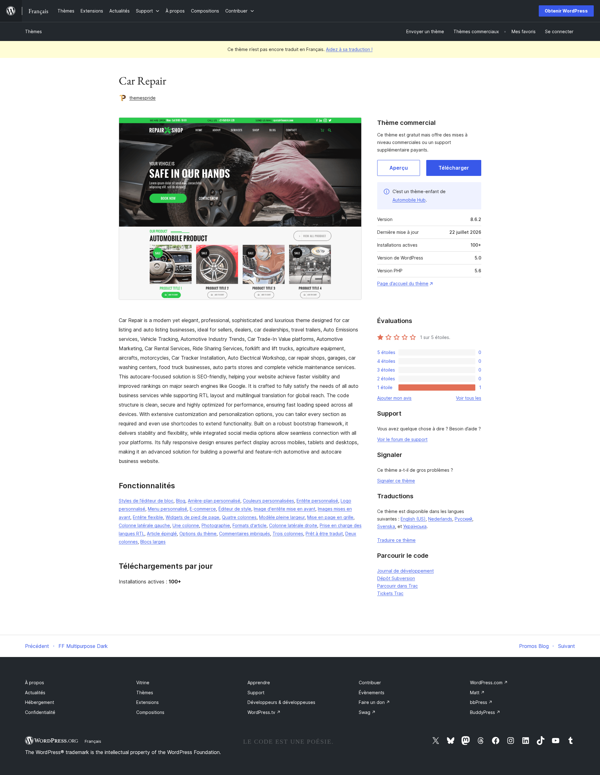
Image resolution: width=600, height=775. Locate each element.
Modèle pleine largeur (282, 517)
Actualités (35, 692)
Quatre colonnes (239, 517)
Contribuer (370, 682)
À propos (34, 682)
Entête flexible (148, 517)
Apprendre (259, 682)
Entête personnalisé (317, 500)
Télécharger (453, 168)
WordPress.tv (264, 712)
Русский (463, 518)
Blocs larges (153, 541)
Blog (180, 500)
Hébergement (39, 702)
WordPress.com (489, 682)
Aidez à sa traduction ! (349, 49)
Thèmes (33, 31)
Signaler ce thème (396, 480)
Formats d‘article (249, 525)
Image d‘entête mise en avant (284, 508)
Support (256, 692)
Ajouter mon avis (394, 398)
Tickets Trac (390, 593)
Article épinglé (162, 533)
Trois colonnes (287, 533)
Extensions (147, 702)
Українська (415, 526)
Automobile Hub (409, 200)
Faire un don (374, 702)
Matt (477, 692)
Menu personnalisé (167, 508)
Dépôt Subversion (396, 578)
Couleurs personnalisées (268, 500)
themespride (142, 97)
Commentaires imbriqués (244, 533)
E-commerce (203, 508)
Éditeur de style (234, 508)
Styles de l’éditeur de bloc (146, 500)
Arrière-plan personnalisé (214, 500)
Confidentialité (40, 712)
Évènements (371, 692)
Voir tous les (468, 398)
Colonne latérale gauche (144, 525)
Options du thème (198, 533)
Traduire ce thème (396, 540)
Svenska (386, 526)
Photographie (216, 525)
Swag (367, 712)
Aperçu (398, 168)
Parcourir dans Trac (397, 585)
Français (93, 741)
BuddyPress (485, 712)
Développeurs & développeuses (281, 702)
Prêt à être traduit (324, 533)
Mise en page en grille (330, 517)
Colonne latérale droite (293, 525)
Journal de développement (405, 570)
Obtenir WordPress (566, 10)
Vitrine (142, 682)
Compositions (150, 712)
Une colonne (185, 525)
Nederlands (440, 518)
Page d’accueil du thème (402, 283)
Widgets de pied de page (192, 517)
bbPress (481, 702)
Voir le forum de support (402, 439)
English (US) (413, 518)
